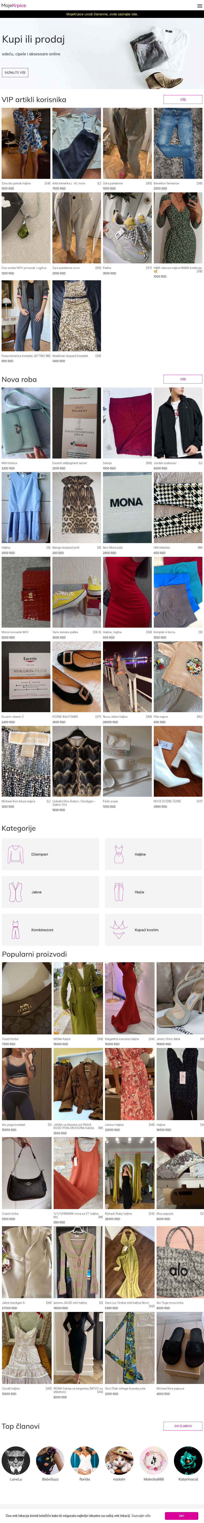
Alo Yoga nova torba (170, 1302)
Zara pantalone (113, 183)
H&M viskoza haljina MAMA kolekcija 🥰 (178, 269)
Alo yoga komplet (13, 1124)
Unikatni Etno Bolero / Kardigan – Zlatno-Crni (73, 802)
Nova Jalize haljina (115, 716)
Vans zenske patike (65, 632)
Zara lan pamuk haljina (16, 183)
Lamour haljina (114, 1124)
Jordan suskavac (165, 463)
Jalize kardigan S (13, 1302)
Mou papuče (165, 1213)
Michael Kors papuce (170, 1388)
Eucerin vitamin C (13, 716)
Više (183, 99)
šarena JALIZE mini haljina (70, 1302)
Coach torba (10, 1039)
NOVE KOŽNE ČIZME (167, 801)
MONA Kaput (62, 1039)
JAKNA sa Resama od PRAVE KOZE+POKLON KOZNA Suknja (74, 1126)
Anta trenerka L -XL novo (68, 183)
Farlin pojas (110, 801)
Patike (107, 268)
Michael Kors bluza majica (18, 801)
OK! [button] (181, 1515)
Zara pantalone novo (66, 268)
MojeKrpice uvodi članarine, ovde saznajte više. (102, 14)
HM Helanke (162, 547)
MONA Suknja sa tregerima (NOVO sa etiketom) (78, 1390)
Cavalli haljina (11, 1388)
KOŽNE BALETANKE (65, 716)
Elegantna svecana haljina (122, 1039)
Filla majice (161, 716)
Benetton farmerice (166, 183)
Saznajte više (15, 72)
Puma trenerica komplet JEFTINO (23, 355)
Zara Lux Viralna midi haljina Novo (127, 1302)
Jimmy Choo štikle (168, 1039)
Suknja (107, 463)
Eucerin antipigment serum (69, 463)
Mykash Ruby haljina (118, 1213)
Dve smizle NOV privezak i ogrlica (24, 268)
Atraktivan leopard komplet (70, 355)
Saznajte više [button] (141, 1515)
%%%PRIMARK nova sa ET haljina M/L (76, 1215)
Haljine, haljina (112, 632)
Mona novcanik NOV (15, 632)
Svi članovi (183, 1426)
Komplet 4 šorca (164, 632)
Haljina (6, 547)
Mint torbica (9, 463)
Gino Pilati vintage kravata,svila (125, 1388)
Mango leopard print (65, 547)
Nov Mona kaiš (113, 547)
